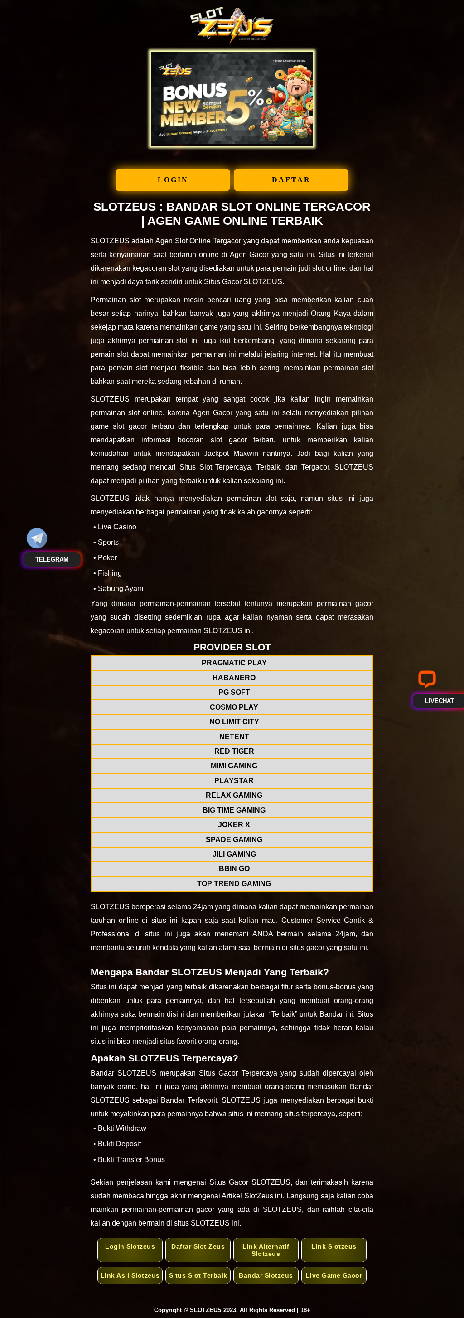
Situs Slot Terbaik (198, 1275)
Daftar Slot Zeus (198, 1246)
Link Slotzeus (334, 1246)
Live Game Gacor (334, 1275)
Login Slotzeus (130, 1246)
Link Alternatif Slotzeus (266, 1250)
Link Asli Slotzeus (130, 1275)
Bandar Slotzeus (266, 1275)
